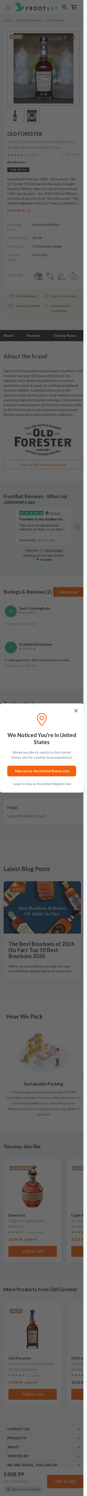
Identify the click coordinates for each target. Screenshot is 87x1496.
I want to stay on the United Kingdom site (42, 784)
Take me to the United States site (41, 771)
